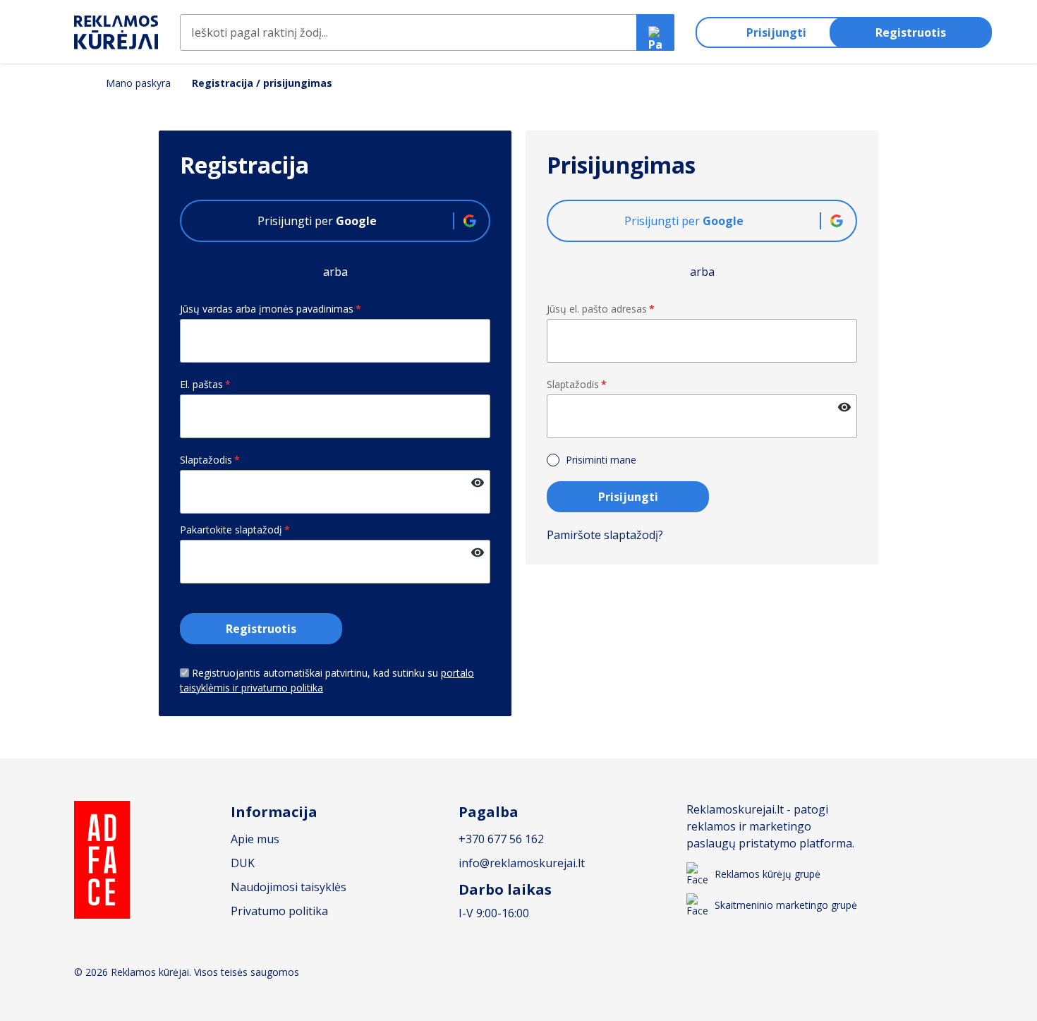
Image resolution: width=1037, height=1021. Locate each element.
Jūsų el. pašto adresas (601, 308)
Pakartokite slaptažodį (235, 529)
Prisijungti (776, 32)
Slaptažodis (210, 459)
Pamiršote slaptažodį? (605, 535)
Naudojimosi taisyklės (288, 887)
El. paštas (205, 384)
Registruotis (910, 32)
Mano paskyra (138, 83)
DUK (243, 863)
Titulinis (79, 83)
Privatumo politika (279, 911)
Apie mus (255, 839)
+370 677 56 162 (501, 839)
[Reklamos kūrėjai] (116, 33)
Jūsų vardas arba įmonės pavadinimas (270, 308)
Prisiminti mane (599, 459)
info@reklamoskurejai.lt (522, 863)
